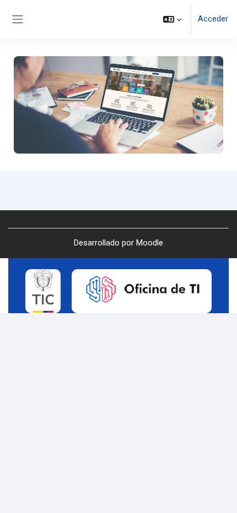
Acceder (213, 19)
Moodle (149, 243)
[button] (172, 19)
